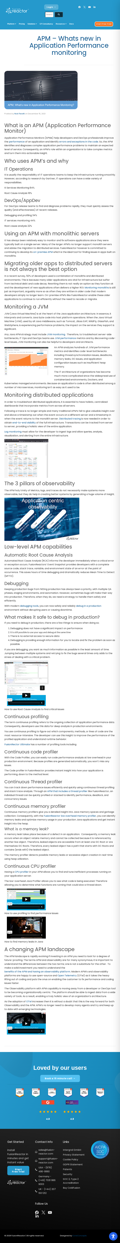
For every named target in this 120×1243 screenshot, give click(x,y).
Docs (71, 24)
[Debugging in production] (26, 672)
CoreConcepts (79, 1235)
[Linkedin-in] (94, 7)
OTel (29, 1001)
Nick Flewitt (19, 113)
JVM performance (65, 338)
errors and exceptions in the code (78, 141)
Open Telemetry (67, 975)
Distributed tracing (70, 418)
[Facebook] (79, 7)
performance (17, 141)
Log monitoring (13, 431)
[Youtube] (89, 7)
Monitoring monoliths (97, 287)
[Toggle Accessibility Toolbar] (113, 1236)
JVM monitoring (56, 334)
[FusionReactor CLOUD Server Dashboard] (26, 458)
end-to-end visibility (24, 422)
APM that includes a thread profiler (67, 791)
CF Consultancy (46, 24)
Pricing (22, 24)
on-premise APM (43, 252)
